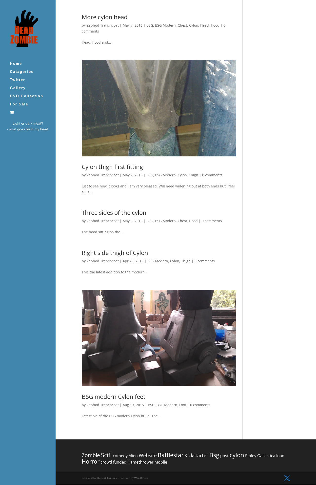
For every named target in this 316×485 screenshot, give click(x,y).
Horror (90, 461)
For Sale (19, 104)
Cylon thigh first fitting (112, 167)
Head (204, 25)
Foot (182, 404)
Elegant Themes (107, 478)
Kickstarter (196, 455)
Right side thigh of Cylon (115, 253)
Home (16, 64)
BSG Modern (165, 25)
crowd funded (113, 462)
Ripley (250, 455)
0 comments (212, 175)
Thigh (193, 175)
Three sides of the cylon (114, 212)
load (280, 455)
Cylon (193, 25)
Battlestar (170, 455)
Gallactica (266, 455)
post (224, 455)
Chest (182, 25)
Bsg (214, 455)
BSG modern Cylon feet (113, 396)
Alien (133, 455)
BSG (149, 25)
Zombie (91, 455)
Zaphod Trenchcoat (103, 25)
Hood (215, 25)
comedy (120, 455)
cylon (237, 455)
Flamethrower (140, 462)
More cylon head (105, 17)
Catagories (22, 72)
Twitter (17, 80)
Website (148, 455)
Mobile (161, 462)
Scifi (106, 455)
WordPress (141, 478)
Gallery (18, 88)
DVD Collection (26, 96)
